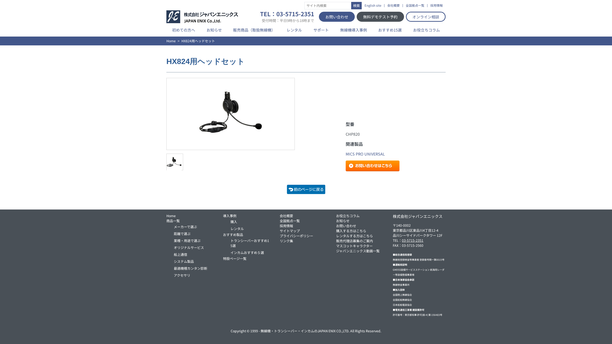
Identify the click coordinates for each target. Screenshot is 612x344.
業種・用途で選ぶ (187, 240)
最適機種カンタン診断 (190, 268)
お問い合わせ (336, 17)
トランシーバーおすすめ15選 (249, 243)
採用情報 (436, 5)
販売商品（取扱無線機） (254, 30)
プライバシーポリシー (296, 235)
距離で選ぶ (182, 233)
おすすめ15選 (390, 30)
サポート (321, 30)
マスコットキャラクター (354, 245)
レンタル (294, 30)
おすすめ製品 (233, 234)
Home (171, 40)
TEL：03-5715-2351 (287, 16)
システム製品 (184, 261)
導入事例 (229, 215)
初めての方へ (183, 30)
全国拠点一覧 (415, 5)
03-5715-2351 (412, 240)
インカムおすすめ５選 (247, 252)
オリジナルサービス (189, 247)
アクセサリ (182, 275)
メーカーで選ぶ (185, 226)
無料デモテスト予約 (380, 17)
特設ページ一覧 (234, 258)
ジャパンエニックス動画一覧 (358, 250)
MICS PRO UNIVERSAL (365, 154)
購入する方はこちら (351, 230)
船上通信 (180, 254)
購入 (233, 221)
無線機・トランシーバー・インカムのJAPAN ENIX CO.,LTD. (305, 330)
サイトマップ (290, 230)
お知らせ (214, 30)
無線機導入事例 (353, 30)
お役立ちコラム (426, 30)
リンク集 (286, 240)
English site (373, 5)
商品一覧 (173, 220)
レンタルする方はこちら (354, 235)
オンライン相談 (425, 17)
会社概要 (393, 5)
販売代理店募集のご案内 (354, 240)
